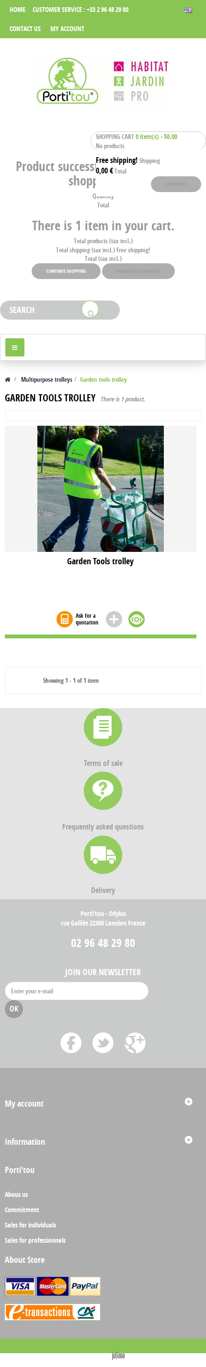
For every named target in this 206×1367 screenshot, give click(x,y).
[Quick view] (136, 619)
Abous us (16, 1194)
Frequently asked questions (103, 826)
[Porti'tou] (103, 81)
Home (17, 9)
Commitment (22, 1209)
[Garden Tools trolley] (100, 488)
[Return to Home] (8, 379)
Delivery (103, 890)
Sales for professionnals (35, 1240)
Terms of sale (103, 763)
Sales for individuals (30, 1224)
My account (67, 28)
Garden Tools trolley (100, 562)
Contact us (25, 28)
